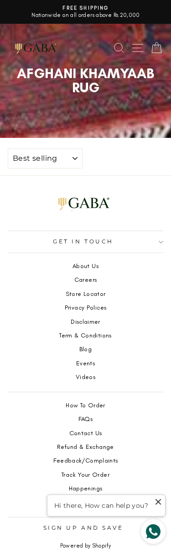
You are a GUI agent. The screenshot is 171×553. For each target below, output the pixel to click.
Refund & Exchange (85, 446)
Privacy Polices (86, 307)
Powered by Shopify (85, 545)
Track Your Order (85, 474)
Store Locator (86, 293)
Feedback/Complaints (85, 460)
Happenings (86, 488)
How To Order (85, 405)
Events (85, 363)
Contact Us (85, 433)
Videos (85, 376)
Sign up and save (83, 528)
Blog (85, 349)
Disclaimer (85, 321)
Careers (85, 279)
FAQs (85, 418)
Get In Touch (83, 241)
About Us (85, 265)
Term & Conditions (85, 335)
